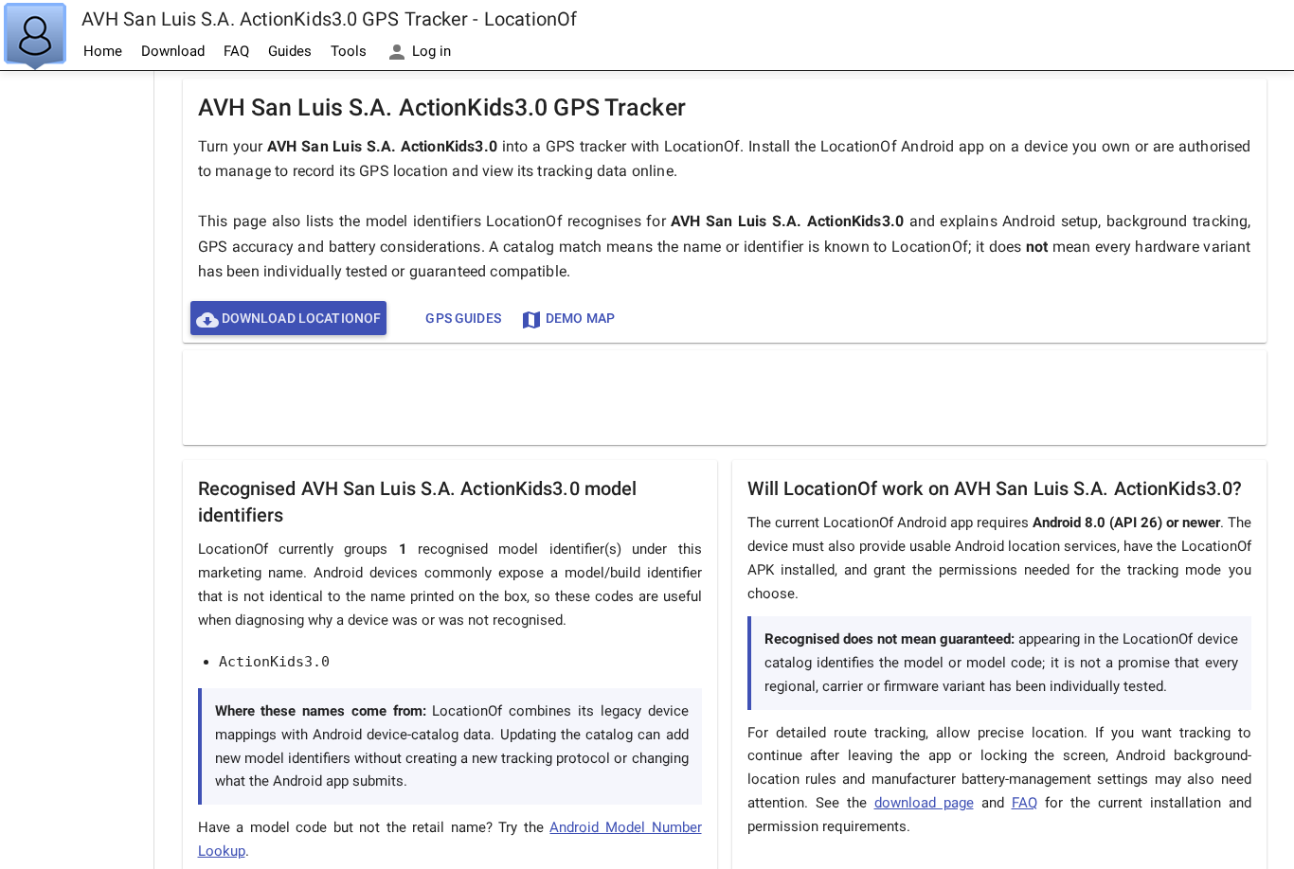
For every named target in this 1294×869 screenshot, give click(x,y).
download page (924, 802)
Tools (349, 51)
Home (102, 51)
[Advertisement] (77, 356)
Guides (290, 51)
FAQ (236, 51)
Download (173, 51)
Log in (429, 51)
